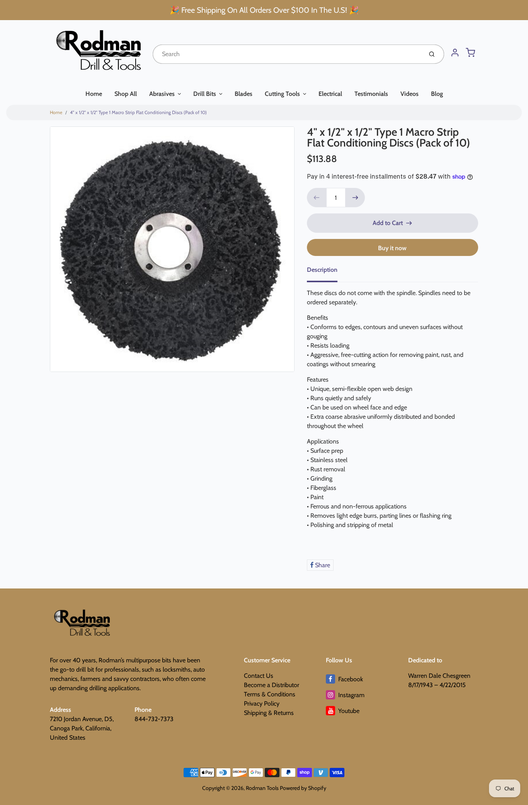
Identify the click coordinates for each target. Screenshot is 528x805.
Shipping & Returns (269, 712)
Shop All (125, 93)
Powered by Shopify (303, 788)
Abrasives (162, 93)
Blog (437, 93)
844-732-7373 (154, 719)
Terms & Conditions (269, 694)
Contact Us (258, 675)
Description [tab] (322, 269)
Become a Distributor (271, 685)
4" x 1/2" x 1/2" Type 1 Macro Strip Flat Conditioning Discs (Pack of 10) (138, 112)
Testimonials (371, 93)
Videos (409, 93)
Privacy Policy (261, 703)
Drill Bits (204, 93)
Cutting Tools (282, 93)
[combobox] (287, 54)
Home (93, 93)
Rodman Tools (262, 788)
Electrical (330, 93)
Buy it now (392, 248)
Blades (243, 93)
